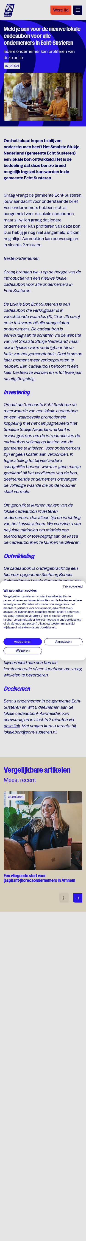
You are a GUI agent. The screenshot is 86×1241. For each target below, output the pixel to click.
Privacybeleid (73, 586)
